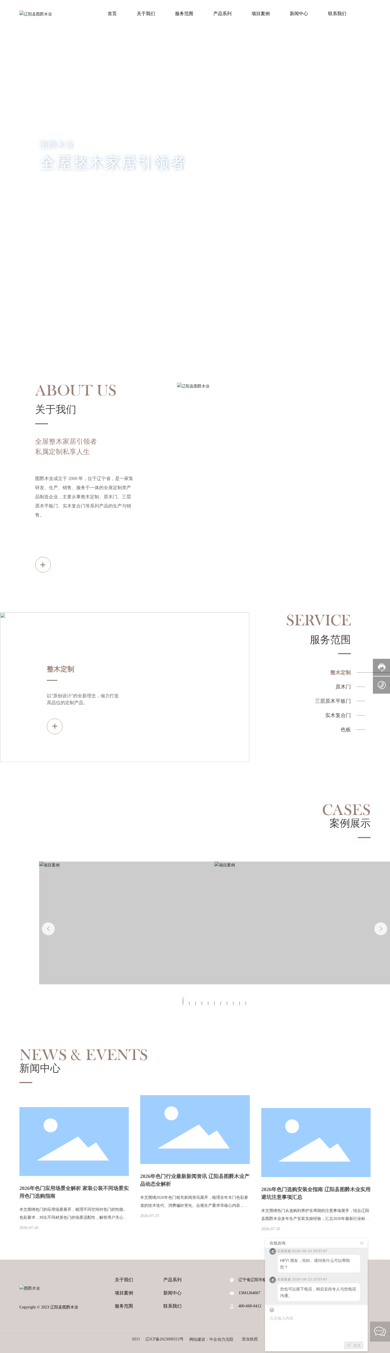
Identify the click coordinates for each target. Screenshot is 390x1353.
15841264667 (249, 1293)
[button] (38, 292)
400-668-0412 (249, 1306)
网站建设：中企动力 (207, 1339)
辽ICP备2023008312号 (164, 1339)
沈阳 (229, 1339)
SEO (136, 1339)
